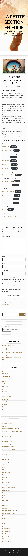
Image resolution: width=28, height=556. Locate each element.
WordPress (20, 551)
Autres (4, 426)
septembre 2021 (6, 396)
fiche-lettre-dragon (6, 168)
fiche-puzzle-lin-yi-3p (7, 199)
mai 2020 (4, 412)
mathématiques (6, 521)
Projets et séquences (8, 536)
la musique (5, 480)
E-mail (4, 263)
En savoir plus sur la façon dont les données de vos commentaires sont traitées (13, 302)
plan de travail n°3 (7, 531)
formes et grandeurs (8, 462)
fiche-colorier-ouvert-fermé (8, 191)
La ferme (4, 475)
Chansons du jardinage (8, 446)
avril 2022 (5, 384)
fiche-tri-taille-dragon (6, 185)
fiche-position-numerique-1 (8, 174)
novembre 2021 (6, 394)
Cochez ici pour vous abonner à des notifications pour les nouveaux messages (13, 289)
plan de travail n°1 (7, 526)
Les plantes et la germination (10, 510)
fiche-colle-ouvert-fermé (7, 195)
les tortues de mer (7, 518)
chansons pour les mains (9, 451)
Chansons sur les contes (9, 454)
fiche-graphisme (5, 156)
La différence (6, 472)
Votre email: (6, 326)
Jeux (3, 464)
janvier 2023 (5, 373)
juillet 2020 (5, 407)
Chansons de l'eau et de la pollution (12, 431)
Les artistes (5, 500)
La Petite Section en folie (14, 22)
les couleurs (5, 505)
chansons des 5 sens (8, 436)
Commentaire (6, 236)
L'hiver (4, 469)
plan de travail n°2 (7, 528)
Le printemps (6, 490)
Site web (5, 270)
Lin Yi (14, 216)
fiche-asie (4, 209)
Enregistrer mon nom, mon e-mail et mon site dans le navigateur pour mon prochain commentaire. (13, 281)
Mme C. (20, 86)
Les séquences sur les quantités (11, 355)
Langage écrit (6, 482)
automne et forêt (7, 423)
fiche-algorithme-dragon (7, 181)
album (10, 216)
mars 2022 (5, 386)
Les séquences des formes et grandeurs (13, 352)
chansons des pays (7, 444)
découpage (5, 459)
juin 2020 (4, 409)
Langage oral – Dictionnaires (10, 485)
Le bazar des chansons (8, 487)
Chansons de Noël (7, 434)
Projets (4, 533)
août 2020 (5, 404)
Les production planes (8, 513)
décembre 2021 (6, 391)
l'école (4, 467)
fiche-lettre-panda (6, 164)
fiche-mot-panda (5, 160)
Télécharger (13, 146)
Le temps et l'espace (8, 492)
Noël (3, 523)
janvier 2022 (5, 389)
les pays (10, 213)
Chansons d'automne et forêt (10, 428)
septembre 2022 (6, 378)
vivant (4, 544)
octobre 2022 (6, 376)
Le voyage (5, 495)
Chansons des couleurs (8, 441)
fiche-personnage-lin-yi (7, 150)
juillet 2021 (5, 401)
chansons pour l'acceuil (9, 449)
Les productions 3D (7, 515)
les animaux (5, 498)
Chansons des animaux (8, 439)
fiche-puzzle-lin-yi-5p (7, 202)
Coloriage (5, 457)
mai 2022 (4, 381)
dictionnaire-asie (5, 146)
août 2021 (5, 399)
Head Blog (16, 552)
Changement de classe (8, 345)
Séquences (5, 539)
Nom (4, 256)
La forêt (4, 477)
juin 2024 (4, 371)
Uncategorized (6, 541)
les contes (5, 503)
